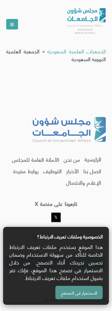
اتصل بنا (92, 171)
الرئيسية (93, 159)
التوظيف (52, 171)
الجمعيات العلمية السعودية (76, 51)
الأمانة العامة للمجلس (35, 159)
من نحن (72, 159)
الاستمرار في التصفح (79, 292)
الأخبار (72, 171)
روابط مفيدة (26, 171)
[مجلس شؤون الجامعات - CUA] (86, 18)
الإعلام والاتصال (83, 182)
